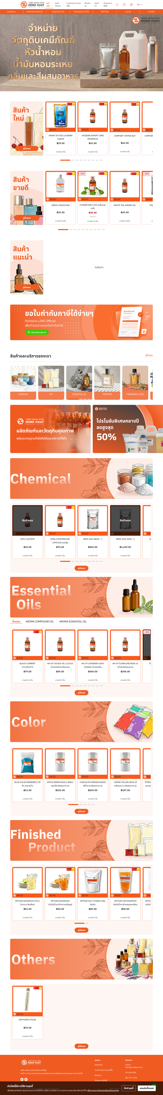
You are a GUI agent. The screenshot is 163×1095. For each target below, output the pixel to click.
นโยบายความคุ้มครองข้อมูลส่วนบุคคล (103, 1090)
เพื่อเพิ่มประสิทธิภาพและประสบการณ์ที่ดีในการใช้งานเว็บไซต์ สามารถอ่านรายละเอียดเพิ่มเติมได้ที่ (63, 1090)
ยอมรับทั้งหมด (147, 1088)
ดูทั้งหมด (149, 355)
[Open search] (117, 4)
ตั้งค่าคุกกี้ (128, 1088)
